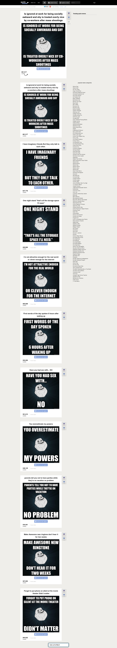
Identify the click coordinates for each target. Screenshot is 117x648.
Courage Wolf (76, 118)
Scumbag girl (76, 240)
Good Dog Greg (76, 151)
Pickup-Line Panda (77, 216)
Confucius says (76, 116)
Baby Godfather (76, 98)
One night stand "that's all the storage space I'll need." (41, 201)
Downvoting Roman (77, 127)
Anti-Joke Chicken (77, 95)
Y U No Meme (76, 281)
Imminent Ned (76, 177)
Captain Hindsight (77, 110)
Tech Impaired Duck (77, 267)
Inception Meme (76, 178)
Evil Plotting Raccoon (78, 133)
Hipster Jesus (76, 168)
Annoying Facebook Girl (78, 94)
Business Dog (76, 107)
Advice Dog (75, 86)
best (39, 2)
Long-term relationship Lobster (80, 193)
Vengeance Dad (76, 276)
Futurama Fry (76, 147)
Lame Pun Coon (76, 190)
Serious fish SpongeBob (78, 246)
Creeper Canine (76, 121)
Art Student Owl (76, 97)
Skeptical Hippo (76, 254)
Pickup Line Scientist (78, 214)
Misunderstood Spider (78, 198)
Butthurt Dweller (76, 109)
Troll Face (75, 273)
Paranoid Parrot (76, 210)
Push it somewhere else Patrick (80, 219)
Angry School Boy (77, 91)
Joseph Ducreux (76, 186)
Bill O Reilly (75, 104)
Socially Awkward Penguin (79, 260)
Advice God (75, 88)
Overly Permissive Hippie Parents (80, 208)
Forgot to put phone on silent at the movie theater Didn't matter (41, 592)
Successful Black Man (78, 266)
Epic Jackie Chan (77, 131)
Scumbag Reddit (76, 242)
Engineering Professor (78, 130)
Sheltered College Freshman (79, 249)
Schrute (74, 234)
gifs (65, 6)
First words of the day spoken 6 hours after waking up (41, 314)
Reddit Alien (75, 222)
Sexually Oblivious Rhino (78, 248)
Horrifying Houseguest (78, 172)
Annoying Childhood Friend (79, 92)
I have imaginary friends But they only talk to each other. (41, 145)
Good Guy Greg (76, 153)
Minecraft (75, 195)
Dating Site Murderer (77, 124)
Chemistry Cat (76, 112)
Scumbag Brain (76, 239)
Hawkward (75, 157)
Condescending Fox (77, 115)
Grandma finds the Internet (79, 154)
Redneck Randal (76, 225)
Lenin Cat (75, 192)
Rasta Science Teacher (78, 221)
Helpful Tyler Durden (77, 159)
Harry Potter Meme (77, 171)
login (94, 2)
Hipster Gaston (76, 166)
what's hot (33, 2)
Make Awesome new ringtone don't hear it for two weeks (41, 535)
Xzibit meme (76, 279)
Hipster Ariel (75, 162)
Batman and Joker (77, 101)
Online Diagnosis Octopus (79, 204)
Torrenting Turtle (76, 272)
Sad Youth (75, 231)
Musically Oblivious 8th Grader (80, 199)
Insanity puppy (76, 180)
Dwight (74, 128)
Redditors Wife (76, 224)
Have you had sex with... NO (41, 370)
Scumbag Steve (76, 245)
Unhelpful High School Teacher (80, 275)
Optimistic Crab (76, 205)
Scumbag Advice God (78, 237)
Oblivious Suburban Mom (78, 201)
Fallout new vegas (77, 134)
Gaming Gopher (76, 150)
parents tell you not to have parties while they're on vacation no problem (41, 479)
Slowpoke (75, 257)
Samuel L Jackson (77, 233)
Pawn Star (75, 211)
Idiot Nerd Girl (76, 175)
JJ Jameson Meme (77, 184)
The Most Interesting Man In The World (82, 269)
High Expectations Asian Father (80, 160)
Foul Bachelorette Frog (78, 144)
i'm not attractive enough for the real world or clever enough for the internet (41, 258)
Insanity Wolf (76, 181)
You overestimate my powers (41, 424)
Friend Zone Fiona (77, 145)
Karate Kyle (75, 189)
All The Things (76, 89)
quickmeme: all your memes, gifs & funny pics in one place (24, 2)
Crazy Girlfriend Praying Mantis (80, 119)
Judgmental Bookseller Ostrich (80, 187)
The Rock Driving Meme (78, 270)
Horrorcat (75, 174)
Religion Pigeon (76, 227)
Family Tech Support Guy (79, 136)
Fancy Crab (75, 137)
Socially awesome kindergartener (80, 258)
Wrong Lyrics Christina (78, 278)
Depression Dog (76, 125)
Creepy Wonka (76, 122)
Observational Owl (77, 202)
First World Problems (78, 139)
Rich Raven (75, 228)
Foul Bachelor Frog (77, 142)
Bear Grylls (75, 103)
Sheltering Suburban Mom (79, 252)
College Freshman (77, 113)
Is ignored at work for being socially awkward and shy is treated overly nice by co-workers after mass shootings (41, 87)
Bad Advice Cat (76, 100)
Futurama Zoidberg (77, 148)
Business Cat (76, 106)
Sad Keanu (75, 230)
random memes (45, 2)
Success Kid (76, 264)
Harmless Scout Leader (78, 156)
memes (61, 6)
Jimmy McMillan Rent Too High (80, 183)
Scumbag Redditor (77, 243)
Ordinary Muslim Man (78, 207)
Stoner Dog (75, 263)
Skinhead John (76, 255)
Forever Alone (76, 141)
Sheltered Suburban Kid (78, 251)
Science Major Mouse (78, 236)
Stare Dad (75, 261)
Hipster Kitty (76, 169)
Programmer (75, 217)
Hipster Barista (76, 163)
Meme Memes (76, 196)
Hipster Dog (75, 165)
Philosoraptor (76, 213)
